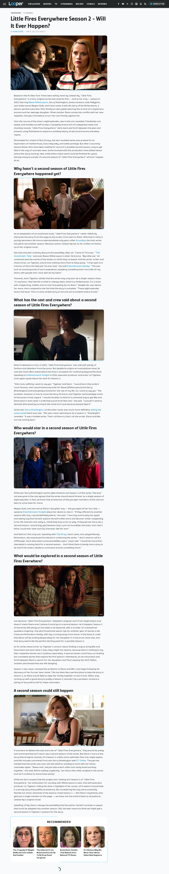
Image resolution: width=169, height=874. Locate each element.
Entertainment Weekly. (78, 266)
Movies (47, 4)
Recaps (80, 4)
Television (16, 13)
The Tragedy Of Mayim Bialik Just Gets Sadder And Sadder (23, 852)
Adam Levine (18, 32)
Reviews (102, 4)
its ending (80, 240)
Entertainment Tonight (37, 375)
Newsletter (158, 4)
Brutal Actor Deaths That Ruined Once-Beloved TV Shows (69, 852)
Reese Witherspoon (38, 102)
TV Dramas (28, 13)
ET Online (81, 760)
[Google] (141, 4)
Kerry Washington (34, 409)
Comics (91, 4)
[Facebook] (118, 4)
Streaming (67, 4)
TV (56, 4)
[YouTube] (123, 4)
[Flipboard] (136, 4)
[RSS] (145, 4)
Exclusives (34, 4)
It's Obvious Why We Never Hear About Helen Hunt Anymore (93, 852)
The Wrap (61, 534)
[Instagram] (132, 4)
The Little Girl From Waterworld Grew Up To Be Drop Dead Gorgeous (46, 854)
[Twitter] (127, 4)
